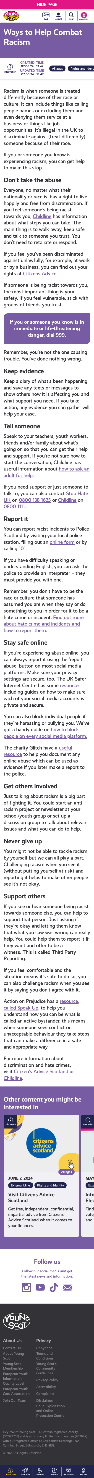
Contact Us (12, 1348)
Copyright (44, 1348)
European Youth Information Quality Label (15, 1379)
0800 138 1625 (35, 500)
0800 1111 (14, 506)
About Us (12, 1340)
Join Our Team (14, 1400)
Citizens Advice (39, 273)
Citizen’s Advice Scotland (41, 1071)
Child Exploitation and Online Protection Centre (50, 1411)
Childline (42, 216)
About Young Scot (13, 1355)
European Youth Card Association (16, 1391)
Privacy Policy (47, 1380)
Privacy (43, 1340)
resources (70, 685)
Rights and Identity (50, 1185)
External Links (21, 1185)
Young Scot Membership (13, 1366)
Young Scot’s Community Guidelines (46, 1368)
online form (62, 542)
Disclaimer (44, 1400)
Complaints (45, 1393)
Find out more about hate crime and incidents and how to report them (44, 624)
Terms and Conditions (45, 1355)
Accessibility (46, 1387)
